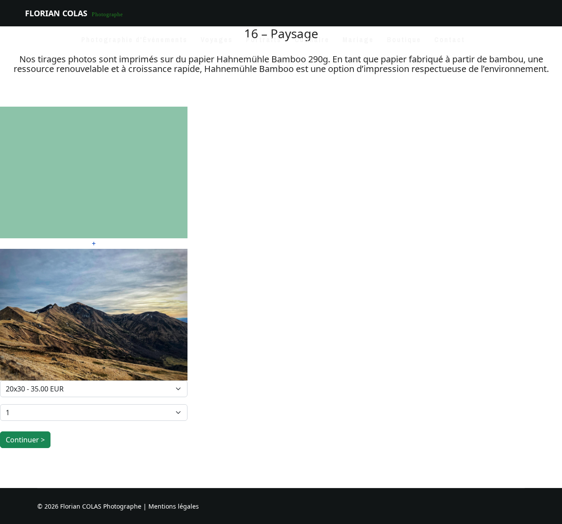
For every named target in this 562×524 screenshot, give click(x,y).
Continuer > (25, 440)
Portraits (263, 39)
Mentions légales (173, 506)
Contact (449, 39)
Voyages (217, 39)
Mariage (358, 39)
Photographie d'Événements (134, 39)
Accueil (55, 39)
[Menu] (531, 39)
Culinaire (312, 39)
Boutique (404, 39)
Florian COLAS (56, 13)
